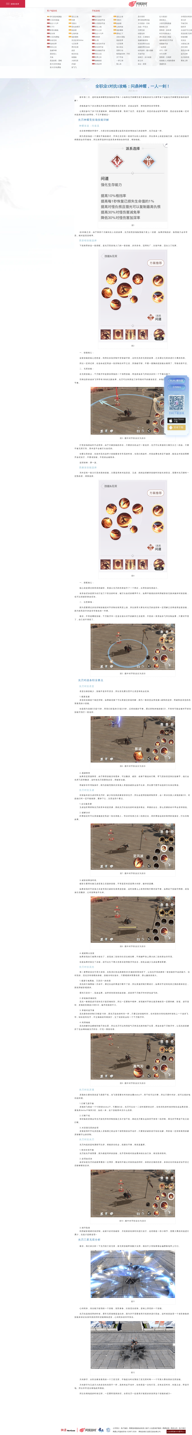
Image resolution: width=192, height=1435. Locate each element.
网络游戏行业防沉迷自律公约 (150, 1432)
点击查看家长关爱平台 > (176, 1432)
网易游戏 (166, 1428)
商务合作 (174, 1428)
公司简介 (116, 1428)
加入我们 (182, 1428)
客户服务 (124, 1428)
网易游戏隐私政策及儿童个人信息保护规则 (145, 1428)
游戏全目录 (15, 4)
